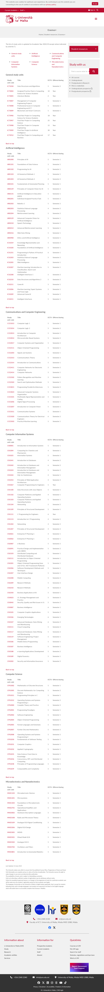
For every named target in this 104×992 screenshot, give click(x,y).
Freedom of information (63, 987)
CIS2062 (10, 538)
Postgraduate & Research (80, 83)
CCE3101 (10, 397)
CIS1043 (10, 470)
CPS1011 (10, 695)
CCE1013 (10, 323)
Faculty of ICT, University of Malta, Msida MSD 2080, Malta (53, 922)
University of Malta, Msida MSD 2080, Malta (75, 977)
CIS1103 (10, 499)
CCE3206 (10, 402)
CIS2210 (10, 587)
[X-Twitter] (54, 927)
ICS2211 (10, 284)
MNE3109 (11, 822)
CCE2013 (10, 333)
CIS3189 (10, 656)
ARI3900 (10, 238)
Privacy (35, 987)
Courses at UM (75, 946)
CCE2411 (10, 367)
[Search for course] (93, 71)
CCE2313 (10, 357)
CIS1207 (10, 529)
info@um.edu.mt (42, 977)
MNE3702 (11, 847)
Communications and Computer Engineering (58, 56)
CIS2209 (10, 583)
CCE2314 (10, 362)
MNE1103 (11, 793)
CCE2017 (10, 343)
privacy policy (51, 4)
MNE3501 (11, 837)
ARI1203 (10, 179)
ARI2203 (10, 208)
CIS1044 (10, 475)
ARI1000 (10, 159)
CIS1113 (10, 519)
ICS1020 (10, 247)
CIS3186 (10, 641)
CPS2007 (10, 729)
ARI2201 (10, 198)
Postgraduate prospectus (81, 91)
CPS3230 (10, 739)
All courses (75, 77)
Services (7, 958)
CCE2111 (10, 348)
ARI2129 (10, 189)
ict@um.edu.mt (64, 919)
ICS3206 (10, 289)
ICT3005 (10, 96)
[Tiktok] (65, 982)
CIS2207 (10, 573)
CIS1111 (10, 514)
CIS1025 (10, 455)
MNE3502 (11, 842)
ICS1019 (10, 242)
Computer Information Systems (15, 64)
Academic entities (10, 955)
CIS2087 (10, 543)
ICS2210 (10, 279)
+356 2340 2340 (20, 977)
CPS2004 (10, 720)
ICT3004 (10, 91)
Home (41, 34)
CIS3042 (10, 602)
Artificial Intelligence (36, 54)
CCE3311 (10, 411)
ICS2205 (10, 262)
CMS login (60, 990)
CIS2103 (10, 553)
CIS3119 (10, 636)
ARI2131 (10, 194)
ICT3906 (10, 115)
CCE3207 (10, 406)
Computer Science (35, 63)
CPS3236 (10, 759)
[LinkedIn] (48, 982)
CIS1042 (10, 465)
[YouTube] (60, 982)
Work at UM (74, 958)
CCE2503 (10, 382)
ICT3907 (10, 120)
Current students (11, 10)
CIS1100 (10, 489)
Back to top (10, 143)
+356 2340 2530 (43, 919)
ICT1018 (10, 86)
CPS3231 (10, 744)
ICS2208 (10, 274)
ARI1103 (10, 174)
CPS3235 (10, 754)
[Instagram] (52, 982)
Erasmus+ (61, 34)
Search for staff (75, 952)
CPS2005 (10, 724)
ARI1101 (10, 164)
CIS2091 (10, 548)
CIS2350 (10, 592)
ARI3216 (10, 233)
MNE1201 (11, 798)
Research (7, 952)
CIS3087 (10, 607)
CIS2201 (10, 563)
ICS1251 (10, 252)
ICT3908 (10, 125)
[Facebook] (49, 927)
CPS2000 (10, 705)
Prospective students (44, 946)
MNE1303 (11, 803)
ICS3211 (10, 299)
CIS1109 (10, 509)
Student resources (50, 34)
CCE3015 (10, 387)
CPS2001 (10, 710)
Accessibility (50, 987)
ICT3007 (10, 101)
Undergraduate (77, 80)
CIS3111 (10, 627)
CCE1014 (10, 328)
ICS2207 (10, 267)
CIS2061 (10, 534)
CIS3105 (10, 612)
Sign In (92, 10)
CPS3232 (10, 749)
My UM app (74, 949)
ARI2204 (10, 213)
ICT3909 (10, 130)
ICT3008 (10, 106)
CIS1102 (10, 494)
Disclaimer (42, 987)
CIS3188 (10, 651)
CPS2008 (10, 734)
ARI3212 (10, 228)
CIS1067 (10, 485)
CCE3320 (10, 416)
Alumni (39, 955)
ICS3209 (10, 294)
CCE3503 (10, 421)
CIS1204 (10, 524)
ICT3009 (10, 110)
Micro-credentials (78, 86)
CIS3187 (10, 646)
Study (6, 949)
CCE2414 (10, 372)
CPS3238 (10, 764)
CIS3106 (10, 617)
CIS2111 (10, 558)
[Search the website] (97, 10)
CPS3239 (10, 769)
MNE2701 (11, 808)
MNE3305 (11, 832)
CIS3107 (10, 622)
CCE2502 (10, 377)
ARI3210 (10, 223)
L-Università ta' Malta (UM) (14, 946)
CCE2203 (10, 353)
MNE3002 (11, 812)
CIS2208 (10, 578)
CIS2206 (10, 568)
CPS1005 (10, 690)
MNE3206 (11, 827)
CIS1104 (10, 504)
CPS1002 (10, 685)
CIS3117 (10, 632)
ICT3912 (10, 135)
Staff (22, 10)
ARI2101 (10, 184)
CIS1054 (10, 480)
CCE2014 (10, 338)
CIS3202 (10, 661)
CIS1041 (10, 460)
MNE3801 (11, 852)
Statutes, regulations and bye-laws (82, 955)
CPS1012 (10, 700)
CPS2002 (10, 715)
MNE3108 (11, 817)
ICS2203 (10, 257)
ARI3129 (10, 218)
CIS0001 (10, 445)
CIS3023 (10, 597)
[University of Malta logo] (19, 19)
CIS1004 (10, 450)
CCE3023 (10, 392)
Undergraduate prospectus (81, 88)
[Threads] (56, 982)
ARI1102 (10, 169)
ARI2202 (10, 203)
